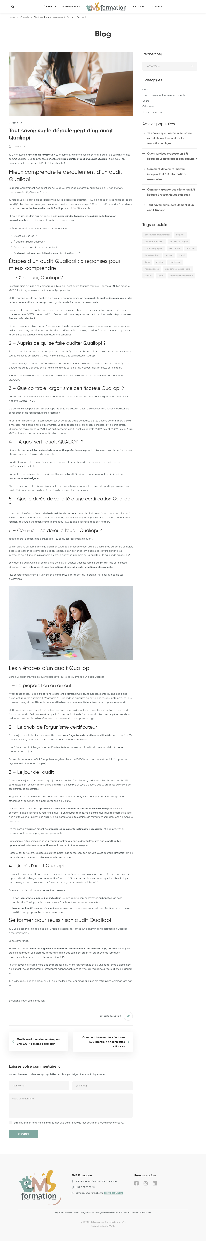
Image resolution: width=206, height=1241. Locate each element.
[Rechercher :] (169, 66)
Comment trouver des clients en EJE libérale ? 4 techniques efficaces (171, 192)
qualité (148, 276)
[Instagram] (145, 1183)
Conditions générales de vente (103, 1213)
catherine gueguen (154, 248)
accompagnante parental (157, 235)
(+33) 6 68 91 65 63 (84, 1187)
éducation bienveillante (181, 276)
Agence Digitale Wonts (103, 1226)
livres (147, 262)
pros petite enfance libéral (178, 269)
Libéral (146, 101)
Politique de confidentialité (131, 1213)
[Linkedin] (155, 1183)
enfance (191, 248)
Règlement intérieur (63, 1213)
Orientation (148, 106)
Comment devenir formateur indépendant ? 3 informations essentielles (166, 174)
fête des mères (152, 255)
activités (180, 235)
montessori (175, 262)
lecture (169, 255)
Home (12, 17)
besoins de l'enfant (179, 242)
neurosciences (152, 269)
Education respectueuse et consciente (163, 95)
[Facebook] (136, 1183)
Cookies (147, 1213)
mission (159, 262)
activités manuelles (154, 242)
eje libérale (174, 248)
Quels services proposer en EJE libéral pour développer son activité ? (172, 156)
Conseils (24, 17)
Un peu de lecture (152, 112)
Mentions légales (81, 1213)
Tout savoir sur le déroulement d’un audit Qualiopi (170, 208)
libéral (182, 255)
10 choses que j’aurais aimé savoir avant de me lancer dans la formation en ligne (169, 138)
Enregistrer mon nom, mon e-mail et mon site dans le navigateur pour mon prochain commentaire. (69, 1123)
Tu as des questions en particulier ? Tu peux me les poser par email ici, (48, 981)
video (161, 276)
